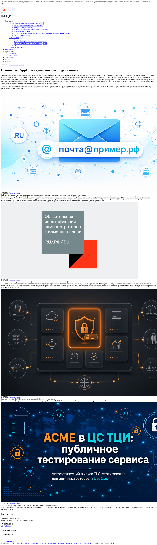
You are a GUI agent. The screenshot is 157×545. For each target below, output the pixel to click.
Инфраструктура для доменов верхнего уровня (31, 29)
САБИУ (16, 46)
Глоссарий (13, 55)
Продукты (9, 21)
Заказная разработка (16, 47)
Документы (9, 49)
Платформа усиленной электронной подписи (30, 44)
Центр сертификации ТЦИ (23, 40)
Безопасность (14, 38)
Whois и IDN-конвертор (22, 35)
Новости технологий (16, 65)
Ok (3, 4)
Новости (12, 53)
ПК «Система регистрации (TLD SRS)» (28, 26)
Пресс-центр (10, 52)
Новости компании (16, 193)
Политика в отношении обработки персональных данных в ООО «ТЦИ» (65, 543)
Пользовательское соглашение (27, 543)
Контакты (8, 59)
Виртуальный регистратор (23, 27)
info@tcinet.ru (6, 526)
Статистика (9, 57)
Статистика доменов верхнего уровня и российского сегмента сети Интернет (42, 33)
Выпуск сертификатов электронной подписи (30, 42)
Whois (7, 61)
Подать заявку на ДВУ (22, 31)
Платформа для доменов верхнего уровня (24, 23)
